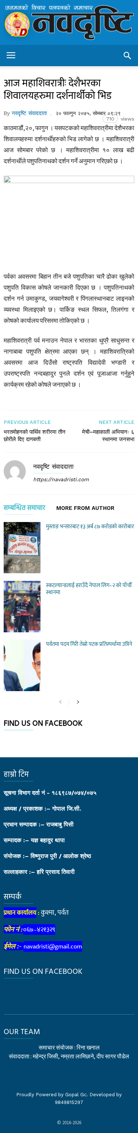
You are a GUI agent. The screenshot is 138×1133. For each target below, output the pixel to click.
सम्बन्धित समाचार (24, 509)
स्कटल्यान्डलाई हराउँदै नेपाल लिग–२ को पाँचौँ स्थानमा (89, 589)
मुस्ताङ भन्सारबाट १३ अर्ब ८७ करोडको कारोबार (90, 526)
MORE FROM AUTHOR (85, 508)
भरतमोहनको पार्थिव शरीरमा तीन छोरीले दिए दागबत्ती (35, 436)
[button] (127, 55)
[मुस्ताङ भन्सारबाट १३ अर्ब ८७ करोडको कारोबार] (22, 547)
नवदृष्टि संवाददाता (29, 113)
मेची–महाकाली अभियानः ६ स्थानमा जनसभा (108, 436)
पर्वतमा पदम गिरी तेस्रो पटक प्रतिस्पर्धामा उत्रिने (89, 644)
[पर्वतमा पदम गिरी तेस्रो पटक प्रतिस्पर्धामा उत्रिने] (22, 665)
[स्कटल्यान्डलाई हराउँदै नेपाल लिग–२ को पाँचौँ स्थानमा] (22, 606)
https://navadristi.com (61, 479)
